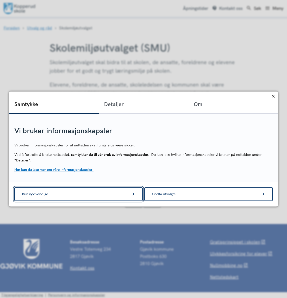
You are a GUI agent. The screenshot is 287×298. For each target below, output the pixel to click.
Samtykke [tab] (26, 104)
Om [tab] (198, 104)
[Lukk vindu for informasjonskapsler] (273, 96)
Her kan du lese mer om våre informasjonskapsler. (53, 169)
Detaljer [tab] (114, 104)
